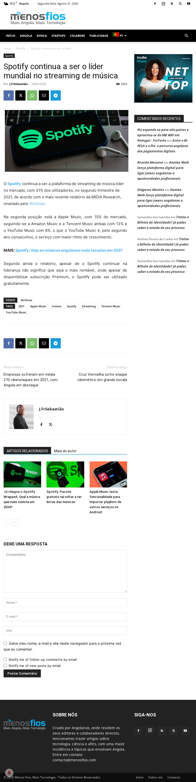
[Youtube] (188, 3)
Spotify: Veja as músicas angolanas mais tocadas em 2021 (68, 250)
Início (10, 36)
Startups (58, 36)
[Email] (44, 95)
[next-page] (15, 522)
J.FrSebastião (18, 84)
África (42, 36)
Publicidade (99, 36)
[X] (180, 3)
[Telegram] (56, 95)
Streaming (89, 306)
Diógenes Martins (150, 189)
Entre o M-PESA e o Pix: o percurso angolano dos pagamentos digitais (162, 145)
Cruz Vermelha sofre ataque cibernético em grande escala (102, 377)
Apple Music (38, 306)
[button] (186, 35)
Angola (26, 36)
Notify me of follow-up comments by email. (43, 659)
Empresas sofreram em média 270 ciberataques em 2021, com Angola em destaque (31, 379)
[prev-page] (7, 522)
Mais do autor (65, 451)
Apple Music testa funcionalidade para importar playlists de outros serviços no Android (105, 502)
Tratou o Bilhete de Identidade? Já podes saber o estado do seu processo (163, 222)
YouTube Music (16, 312)
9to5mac (37, 203)
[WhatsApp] (32, 95)
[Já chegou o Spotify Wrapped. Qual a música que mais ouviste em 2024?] (22, 474)
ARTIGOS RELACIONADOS (27, 451)
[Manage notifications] (9, 773)
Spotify (21, 48)
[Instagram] (163, 3)
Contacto (173, 777)
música (56, 306)
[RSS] (172, 3)
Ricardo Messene (150, 162)
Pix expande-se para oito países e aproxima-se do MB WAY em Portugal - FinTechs (163, 135)
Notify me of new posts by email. (35, 666)
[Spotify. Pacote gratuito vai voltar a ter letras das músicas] (65, 474)
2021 (21, 306)
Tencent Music (110, 306)
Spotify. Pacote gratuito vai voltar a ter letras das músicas (64, 497)
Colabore (77, 36)
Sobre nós (155, 777)
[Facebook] (155, 3)
